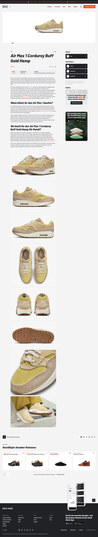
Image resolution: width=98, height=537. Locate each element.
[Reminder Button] (52, 66)
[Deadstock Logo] (5, 6)
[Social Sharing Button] (4, 437)
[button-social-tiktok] (92, 437)
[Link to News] (10, 6)
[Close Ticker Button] (94, 2)
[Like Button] (55, 66)
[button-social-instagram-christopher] (81, 437)
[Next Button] (8, 474)
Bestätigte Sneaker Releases (19, 447)
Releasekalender (50, 140)
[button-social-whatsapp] (89, 437)
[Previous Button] (4, 474)
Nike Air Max (26, 96)
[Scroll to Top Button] (93, 500)
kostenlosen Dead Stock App (47, 111)
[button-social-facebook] (86, 437)
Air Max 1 (31, 87)
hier (45, 98)
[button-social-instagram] (84, 437)
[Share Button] (50, 66)
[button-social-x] (94, 437)
